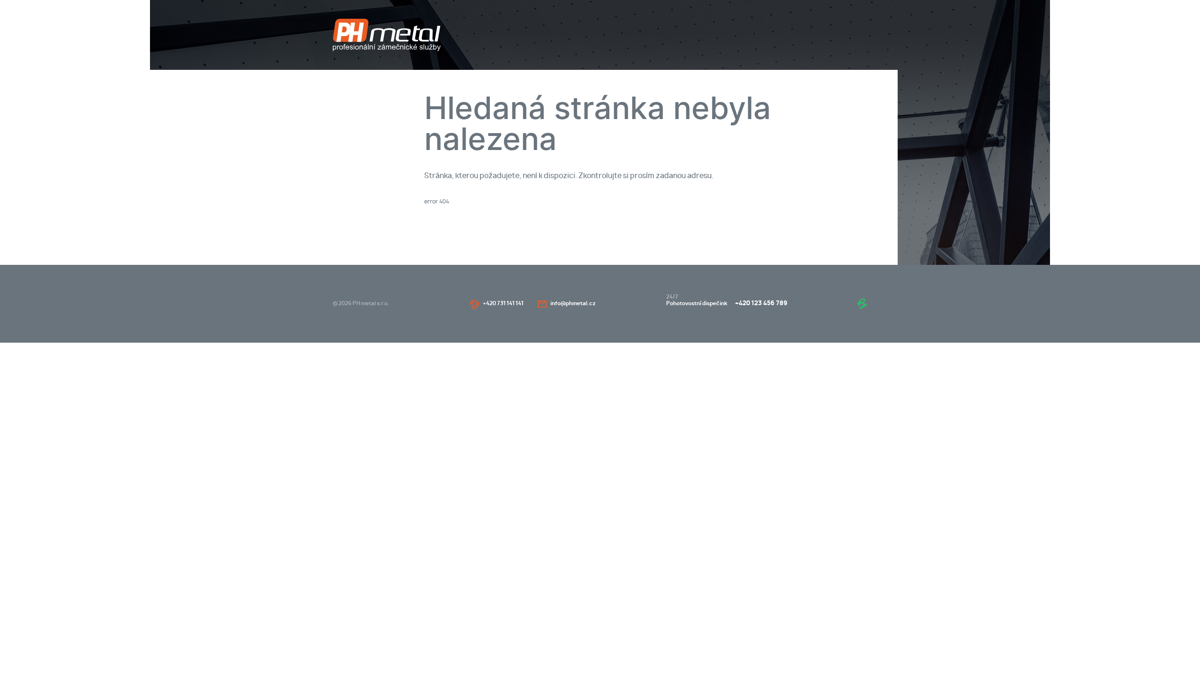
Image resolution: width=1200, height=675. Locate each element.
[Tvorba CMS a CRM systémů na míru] (862, 304)
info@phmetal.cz (573, 303)
